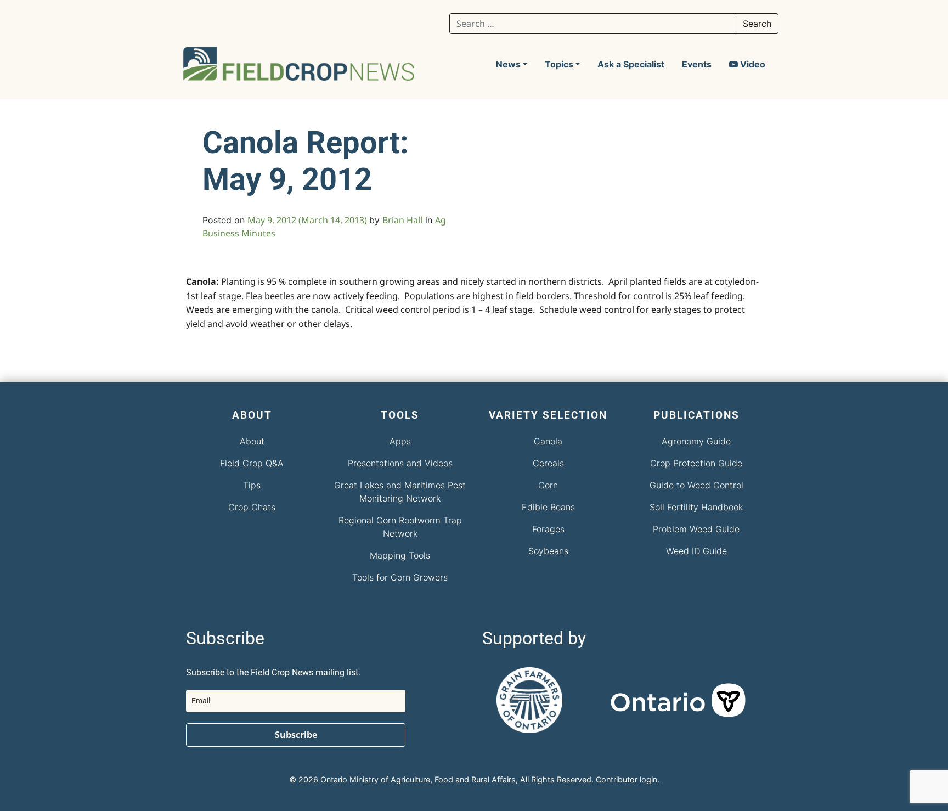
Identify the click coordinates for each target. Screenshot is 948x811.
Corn (548, 485)
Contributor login (626, 779)
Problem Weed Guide (696, 528)
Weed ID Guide (696, 550)
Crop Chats (251, 507)
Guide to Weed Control (696, 485)
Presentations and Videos (400, 463)
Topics (559, 64)
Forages (548, 528)
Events (697, 64)
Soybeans (548, 550)
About (252, 441)
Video (751, 64)
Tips (252, 485)
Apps (400, 441)
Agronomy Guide (696, 441)
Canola (548, 441)
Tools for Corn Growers (400, 577)
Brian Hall (402, 220)
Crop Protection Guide (696, 463)
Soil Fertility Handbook (696, 507)
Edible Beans (548, 507)
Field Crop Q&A (252, 463)
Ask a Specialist (630, 64)
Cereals (548, 463)
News (508, 64)
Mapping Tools (400, 555)
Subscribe (296, 735)
